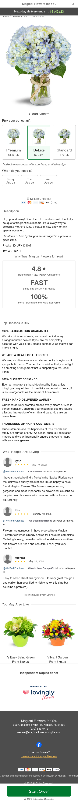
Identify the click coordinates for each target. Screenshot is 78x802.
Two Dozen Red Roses (40, 520)
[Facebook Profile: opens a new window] (39, 744)
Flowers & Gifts (20, 16)
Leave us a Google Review (39, 756)
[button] (70, 793)
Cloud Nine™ (35, 471)
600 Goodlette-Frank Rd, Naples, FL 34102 (39, 725)
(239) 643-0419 (39, 728)
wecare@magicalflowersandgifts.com (39, 732)
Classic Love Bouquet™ (41, 568)
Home (6, 16)
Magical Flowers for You (39, 3)
